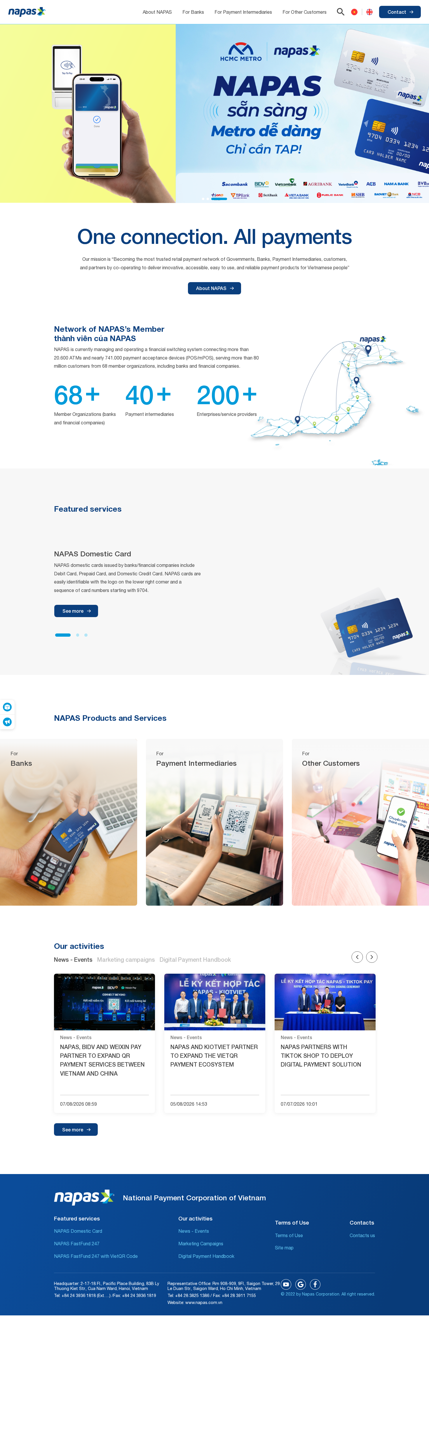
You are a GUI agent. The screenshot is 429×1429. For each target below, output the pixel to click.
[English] (367, 12)
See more (72, 611)
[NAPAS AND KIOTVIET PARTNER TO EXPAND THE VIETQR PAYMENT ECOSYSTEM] (214, 1002)
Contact (397, 12)
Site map (284, 1247)
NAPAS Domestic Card (78, 1231)
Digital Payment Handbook (206, 1256)
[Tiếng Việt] (354, 12)
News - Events (193, 1231)
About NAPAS (211, 288)
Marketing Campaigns (200, 1243)
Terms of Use (289, 1235)
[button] (203, 199)
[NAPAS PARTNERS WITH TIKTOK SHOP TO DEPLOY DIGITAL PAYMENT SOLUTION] (325, 1002)
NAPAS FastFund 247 (77, 1243)
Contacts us (362, 1235)
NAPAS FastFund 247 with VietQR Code (96, 1256)
